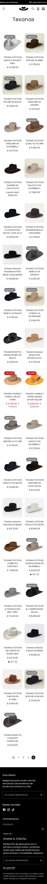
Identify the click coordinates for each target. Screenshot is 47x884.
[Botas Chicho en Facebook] (4, 809)
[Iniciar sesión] (38, 8)
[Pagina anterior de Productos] (14, 757)
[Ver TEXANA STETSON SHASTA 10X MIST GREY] (12, 43)
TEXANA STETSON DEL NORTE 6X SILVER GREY (13, 650)
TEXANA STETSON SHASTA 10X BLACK (12, 481)
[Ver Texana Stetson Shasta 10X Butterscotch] (34, 338)
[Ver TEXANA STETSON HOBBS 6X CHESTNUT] (12, 546)
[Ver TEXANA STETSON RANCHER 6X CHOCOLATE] (34, 466)
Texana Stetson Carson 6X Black (34, 649)
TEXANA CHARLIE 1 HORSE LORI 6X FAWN (13, 396)
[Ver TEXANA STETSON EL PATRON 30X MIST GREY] (12, 592)
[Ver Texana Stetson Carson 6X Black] (34, 634)
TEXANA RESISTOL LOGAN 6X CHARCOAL (13, 738)
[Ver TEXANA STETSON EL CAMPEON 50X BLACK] (34, 592)
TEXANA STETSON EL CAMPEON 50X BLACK (34, 608)
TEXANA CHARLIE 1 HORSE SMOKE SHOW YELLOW (34, 396)
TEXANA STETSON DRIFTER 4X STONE (12, 440)
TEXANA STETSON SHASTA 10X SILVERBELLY (34, 441)
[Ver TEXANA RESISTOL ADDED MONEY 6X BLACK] (12, 338)
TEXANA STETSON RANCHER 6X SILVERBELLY (13, 143)
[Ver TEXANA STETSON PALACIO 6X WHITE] (34, 508)
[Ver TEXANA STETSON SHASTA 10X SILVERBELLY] (34, 424)
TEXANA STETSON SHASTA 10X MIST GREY (13, 60)
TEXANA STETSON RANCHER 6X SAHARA (34, 101)
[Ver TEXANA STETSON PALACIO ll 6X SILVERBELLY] (34, 168)
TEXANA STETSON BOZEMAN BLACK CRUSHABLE (34, 230)
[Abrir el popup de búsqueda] (33, 8)
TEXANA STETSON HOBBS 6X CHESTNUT (13, 563)
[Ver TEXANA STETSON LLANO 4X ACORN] (34, 127)
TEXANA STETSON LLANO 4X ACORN (34, 142)
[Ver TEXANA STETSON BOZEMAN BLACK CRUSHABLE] (34, 213)
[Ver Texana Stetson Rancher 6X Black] (12, 508)
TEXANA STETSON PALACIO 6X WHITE (34, 523)
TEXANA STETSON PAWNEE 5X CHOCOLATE (13, 185)
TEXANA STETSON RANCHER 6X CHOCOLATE (34, 482)
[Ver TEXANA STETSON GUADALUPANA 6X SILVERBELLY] (34, 546)
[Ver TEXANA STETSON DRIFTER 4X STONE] (12, 424)
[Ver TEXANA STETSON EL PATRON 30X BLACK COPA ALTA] (12, 213)
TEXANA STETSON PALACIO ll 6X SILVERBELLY (34, 185)
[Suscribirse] (40, 860)
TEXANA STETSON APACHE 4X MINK (34, 59)
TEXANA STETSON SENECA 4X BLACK (12, 312)
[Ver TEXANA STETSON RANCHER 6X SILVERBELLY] (12, 127)
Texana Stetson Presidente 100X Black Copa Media (12, 271)
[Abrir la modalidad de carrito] (43, 8)
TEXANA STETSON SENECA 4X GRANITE (34, 271)
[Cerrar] (42, 829)
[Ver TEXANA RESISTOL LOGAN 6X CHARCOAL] (12, 721)
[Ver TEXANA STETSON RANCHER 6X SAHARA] (34, 85)
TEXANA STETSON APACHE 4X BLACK (34, 695)
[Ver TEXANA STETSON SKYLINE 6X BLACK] (12, 85)
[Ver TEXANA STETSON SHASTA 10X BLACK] (12, 466)
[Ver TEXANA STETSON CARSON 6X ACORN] (12, 679)
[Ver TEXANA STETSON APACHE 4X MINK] (34, 43)
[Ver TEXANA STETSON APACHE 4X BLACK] (34, 679)
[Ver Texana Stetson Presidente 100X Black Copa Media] (12, 254)
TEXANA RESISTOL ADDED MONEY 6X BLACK (13, 354)
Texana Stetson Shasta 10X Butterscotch (34, 354)
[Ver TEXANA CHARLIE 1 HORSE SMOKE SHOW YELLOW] (34, 380)
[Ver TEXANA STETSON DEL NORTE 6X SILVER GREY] (12, 634)
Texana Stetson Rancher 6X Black (12, 523)
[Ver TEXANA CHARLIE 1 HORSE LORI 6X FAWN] (12, 380)
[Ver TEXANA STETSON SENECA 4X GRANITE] (34, 254)
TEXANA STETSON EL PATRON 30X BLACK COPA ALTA (12, 230)
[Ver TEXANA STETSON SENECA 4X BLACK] (12, 296)
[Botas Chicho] (23, 9)
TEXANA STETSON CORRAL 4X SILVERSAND (34, 313)
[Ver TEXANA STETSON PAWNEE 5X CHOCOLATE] (12, 168)
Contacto (8, 824)
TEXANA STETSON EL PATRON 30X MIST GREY (13, 608)
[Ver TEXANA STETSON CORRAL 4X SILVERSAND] (34, 296)
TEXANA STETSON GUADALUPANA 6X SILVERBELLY (34, 563)
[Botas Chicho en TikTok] (13, 809)
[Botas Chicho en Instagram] (8, 809)
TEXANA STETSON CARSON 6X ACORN (13, 696)
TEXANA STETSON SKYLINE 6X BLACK (12, 100)
